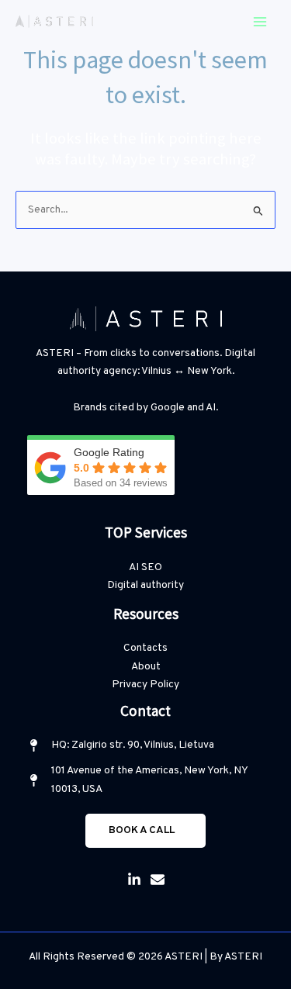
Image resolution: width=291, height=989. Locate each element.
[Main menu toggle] (260, 21)
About (146, 666)
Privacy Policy (145, 684)
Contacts (145, 648)
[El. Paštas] (158, 880)
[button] (145, 831)
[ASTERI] (54, 21)
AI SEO (145, 567)
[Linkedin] (134, 880)
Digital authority (145, 585)
